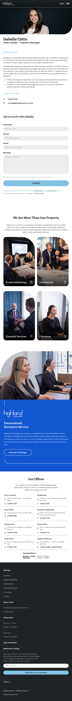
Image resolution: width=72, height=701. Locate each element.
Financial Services (10, 588)
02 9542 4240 (12, 533)
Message (7, 153)
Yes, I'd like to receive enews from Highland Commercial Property (30, 177)
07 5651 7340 (12, 547)
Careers (6, 596)
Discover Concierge (18, 452)
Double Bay (42, 495)
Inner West (9, 510)
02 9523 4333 (12, 504)
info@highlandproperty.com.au (15, 608)
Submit (36, 183)
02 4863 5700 (45, 518)
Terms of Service (51, 191)
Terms (30, 193)
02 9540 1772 (44, 533)
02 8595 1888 (12, 516)
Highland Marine (44, 539)
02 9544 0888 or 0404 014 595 (51, 547)
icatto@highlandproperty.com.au (20, 103)
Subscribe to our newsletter (36, 672)
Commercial (8, 584)
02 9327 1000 (13, 99)
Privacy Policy (39, 191)
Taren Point (42, 524)
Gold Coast (9, 539)
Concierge (7, 592)
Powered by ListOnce (10, 694)
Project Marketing (10, 580)
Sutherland (9, 524)
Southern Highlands (45, 510)
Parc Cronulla (10, 495)
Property (6, 575)
